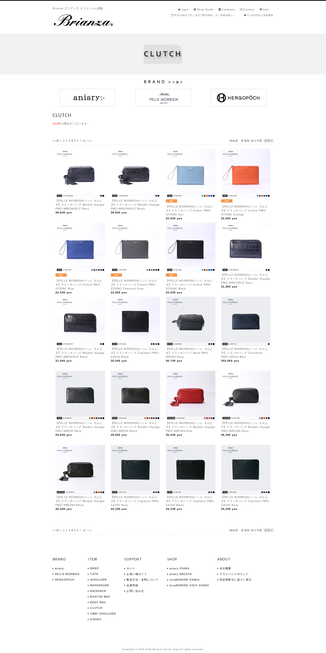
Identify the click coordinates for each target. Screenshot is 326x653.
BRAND (59, 559)
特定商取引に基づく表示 (235, 579)
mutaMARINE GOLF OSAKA (189, 585)
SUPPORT (133, 559)
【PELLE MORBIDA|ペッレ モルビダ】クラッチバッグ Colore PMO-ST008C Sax (189, 210)
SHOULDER (98, 579)
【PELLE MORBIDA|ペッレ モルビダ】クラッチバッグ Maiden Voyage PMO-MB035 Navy (80, 426)
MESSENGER (99, 585)
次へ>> (87, 140)
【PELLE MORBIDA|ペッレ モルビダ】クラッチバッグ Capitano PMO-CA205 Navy (135, 501)
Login (185, 9)
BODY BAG (98, 602)
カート (131, 568)
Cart (266, 9)
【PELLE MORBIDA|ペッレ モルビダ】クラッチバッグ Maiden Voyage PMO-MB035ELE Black (80, 352)
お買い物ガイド (137, 573)
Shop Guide (205, 9)
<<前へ (57, 140)
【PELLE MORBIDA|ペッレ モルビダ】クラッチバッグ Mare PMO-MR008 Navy (189, 352)
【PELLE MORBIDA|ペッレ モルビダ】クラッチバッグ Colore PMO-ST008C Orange (244, 210)
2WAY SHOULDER (103, 613)
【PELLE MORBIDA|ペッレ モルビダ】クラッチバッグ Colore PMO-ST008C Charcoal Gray (134, 284)
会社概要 (225, 568)
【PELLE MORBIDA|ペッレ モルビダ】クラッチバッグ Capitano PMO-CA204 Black (135, 352)
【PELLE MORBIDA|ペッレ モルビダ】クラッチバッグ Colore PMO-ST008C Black (189, 284)
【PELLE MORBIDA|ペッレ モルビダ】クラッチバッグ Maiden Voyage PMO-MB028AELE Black (135, 204)
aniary (59, 568)
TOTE (94, 573)
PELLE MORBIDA (67, 573)
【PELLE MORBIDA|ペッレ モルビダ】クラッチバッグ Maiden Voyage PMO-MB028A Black (80, 501)
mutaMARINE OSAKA (184, 579)
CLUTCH (96, 607)
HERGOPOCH (65, 579)
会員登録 (132, 585)
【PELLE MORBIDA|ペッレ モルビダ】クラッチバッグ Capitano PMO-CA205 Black (190, 501)
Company (228, 9)
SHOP (172, 559)
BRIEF (94, 568)
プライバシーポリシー (234, 573)
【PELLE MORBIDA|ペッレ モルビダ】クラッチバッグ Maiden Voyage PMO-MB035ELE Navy (245, 278)
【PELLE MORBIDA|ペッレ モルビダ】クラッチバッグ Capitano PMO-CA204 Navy (245, 501)
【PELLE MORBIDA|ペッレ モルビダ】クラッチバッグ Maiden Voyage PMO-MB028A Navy (245, 426)
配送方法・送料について (142, 579)
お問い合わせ (135, 590)
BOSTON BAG (100, 596)
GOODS (95, 619)
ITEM (92, 559)
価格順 (233, 140)
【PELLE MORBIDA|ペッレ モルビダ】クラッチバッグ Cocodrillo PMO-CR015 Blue (244, 352)
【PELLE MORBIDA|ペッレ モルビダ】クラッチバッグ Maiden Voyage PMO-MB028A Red (190, 426)
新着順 (245, 140)
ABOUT (223, 559)
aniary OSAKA (179, 568)
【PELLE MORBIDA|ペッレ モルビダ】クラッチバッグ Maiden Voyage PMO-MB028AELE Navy (80, 204)
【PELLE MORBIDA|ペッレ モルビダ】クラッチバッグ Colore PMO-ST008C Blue (78, 284)
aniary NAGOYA (180, 573)
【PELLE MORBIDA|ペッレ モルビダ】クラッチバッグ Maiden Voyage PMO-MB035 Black (135, 426)
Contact (248, 9)
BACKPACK (98, 590)
